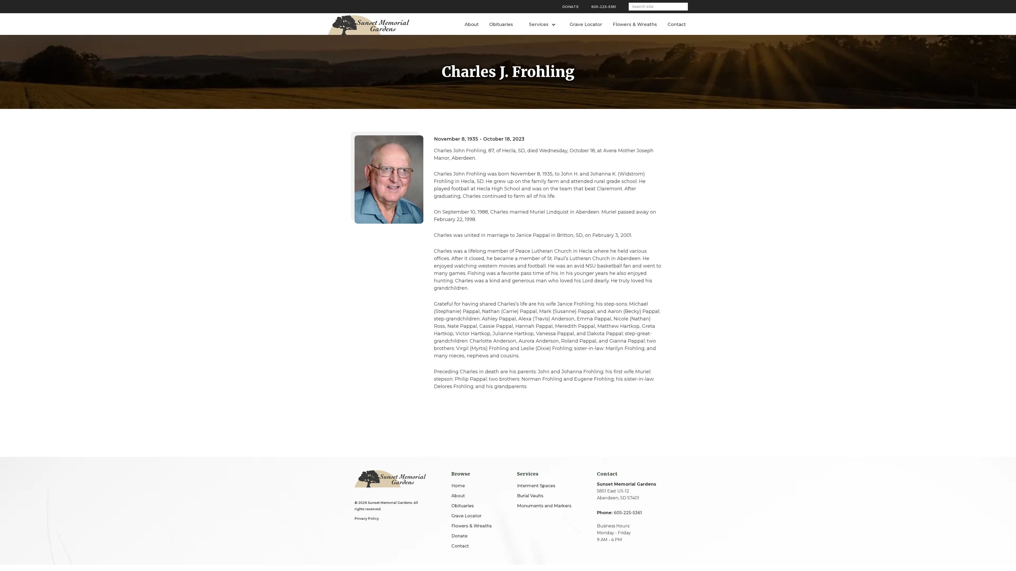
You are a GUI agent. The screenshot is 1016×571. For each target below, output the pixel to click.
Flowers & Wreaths (635, 24)
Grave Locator (586, 24)
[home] (368, 25)
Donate (570, 6)
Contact (677, 24)
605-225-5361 (603, 6)
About (472, 24)
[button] (541, 23)
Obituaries (501, 24)
